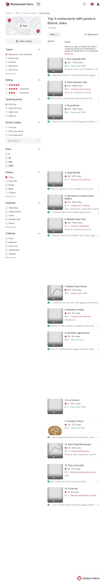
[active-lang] (92, 4)
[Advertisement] (76, 148)
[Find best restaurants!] (19, 4)
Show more (11, 73)
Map (25, 26)
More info (69, 54)
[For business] (38, 4)
